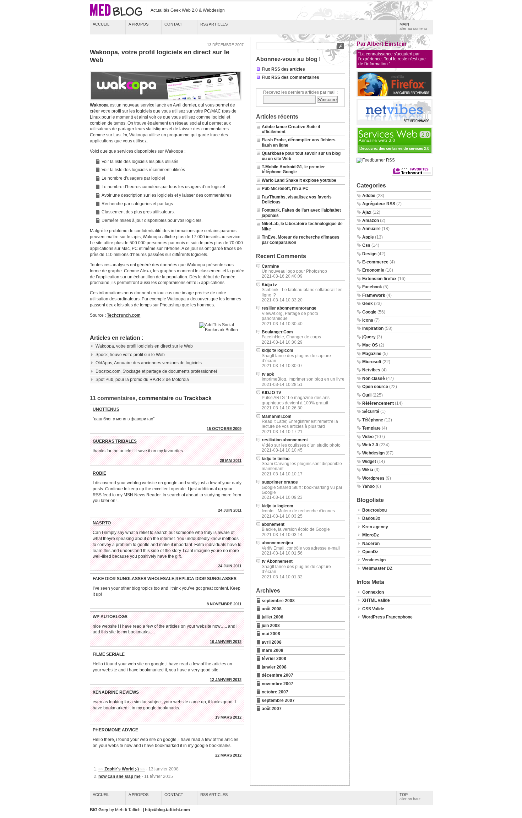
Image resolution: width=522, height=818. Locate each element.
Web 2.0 (370, 444)
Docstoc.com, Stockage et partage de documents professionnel (156, 371)
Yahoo (368, 486)
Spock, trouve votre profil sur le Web (130, 354)
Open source (375, 386)
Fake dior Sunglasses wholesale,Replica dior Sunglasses (164, 578)
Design (369, 253)
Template (371, 428)
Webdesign (373, 453)
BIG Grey (99, 809)
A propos (138, 24)
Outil (366, 395)
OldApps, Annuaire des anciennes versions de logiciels (149, 362)
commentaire (156, 398)
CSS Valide (373, 608)
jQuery (369, 336)
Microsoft (371, 361)
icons (367, 320)
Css (366, 245)
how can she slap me (119, 776)
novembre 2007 (277, 683)
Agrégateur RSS (378, 203)
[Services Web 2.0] (395, 152)
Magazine (371, 353)
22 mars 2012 (228, 755)
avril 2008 (272, 642)
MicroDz (370, 535)
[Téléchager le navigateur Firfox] (395, 95)
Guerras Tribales (115, 441)
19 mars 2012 (228, 717)
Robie (99, 473)
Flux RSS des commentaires (290, 77)
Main (413, 26)
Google (369, 312)
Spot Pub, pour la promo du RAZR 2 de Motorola (142, 379)
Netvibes (371, 369)
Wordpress (373, 478)
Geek (367, 303)
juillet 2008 (272, 617)
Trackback (198, 398)
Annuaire (371, 228)
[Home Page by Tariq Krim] (395, 123)
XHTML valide (376, 600)
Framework (373, 295)
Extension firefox (379, 278)
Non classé (373, 378)
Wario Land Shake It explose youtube (299, 180)
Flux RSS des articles (283, 69)
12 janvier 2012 (225, 679)
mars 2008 (272, 650)
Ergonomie (373, 270)
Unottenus (106, 409)
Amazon (370, 220)
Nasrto (102, 522)
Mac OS (370, 345)
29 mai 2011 (230, 460)
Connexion (373, 592)
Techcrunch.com (124, 315)
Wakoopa (100, 105)
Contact (173, 24)
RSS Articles (214, 24)
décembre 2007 (277, 675)
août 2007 (272, 708)
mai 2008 (271, 633)
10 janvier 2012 (225, 641)
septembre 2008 (278, 600)
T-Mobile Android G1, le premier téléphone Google (293, 169)
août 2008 (272, 608)
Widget (369, 461)
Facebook (372, 286)
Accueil (101, 24)
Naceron (371, 543)
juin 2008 (271, 625)
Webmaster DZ (377, 568)
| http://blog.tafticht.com (166, 809)
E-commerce (375, 262)
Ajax (366, 212)
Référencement (378, 403)
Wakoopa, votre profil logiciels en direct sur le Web (159, 56)
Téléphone (372, 420)
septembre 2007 (278, 700)
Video (368, 436)
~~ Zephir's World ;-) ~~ (121, 769)
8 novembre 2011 (224, 604)
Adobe (368, 195)
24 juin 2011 (229, 510)
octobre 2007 (275, 691)
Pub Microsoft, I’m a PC (285, 188)
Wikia (367, 469)
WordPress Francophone (387, 617)
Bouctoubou (374, 510)
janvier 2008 (274, 667)
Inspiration (373, 328)
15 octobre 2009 (224, 428)
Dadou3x (371, 518)
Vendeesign (374, 559)
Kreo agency (375, 526)
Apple (368, 237)
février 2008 (274, 658)
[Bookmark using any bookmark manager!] (221, 329)
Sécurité (370, 411)
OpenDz (370, 551)
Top (409, 796)
